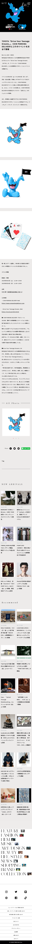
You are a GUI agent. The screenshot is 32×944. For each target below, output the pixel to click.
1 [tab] (13, 438)
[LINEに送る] (25, 448)
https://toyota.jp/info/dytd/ (10, 312)
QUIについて (16, 921)
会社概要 (16, 931)
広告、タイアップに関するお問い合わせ (16, 911)
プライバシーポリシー (16, 928)
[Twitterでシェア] (14, 448)
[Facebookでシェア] (11, 448)
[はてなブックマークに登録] (18, 448)
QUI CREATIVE (16, 925)
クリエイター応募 (16, 918)
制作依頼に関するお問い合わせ (16, 914)
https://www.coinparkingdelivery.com (13, 303)
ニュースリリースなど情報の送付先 (16, 907)
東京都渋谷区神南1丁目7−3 (15, 292)
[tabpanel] (16, 422)
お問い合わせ (16, 935)
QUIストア (16, 938)
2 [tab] (16, 438)
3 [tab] (19, 438)
